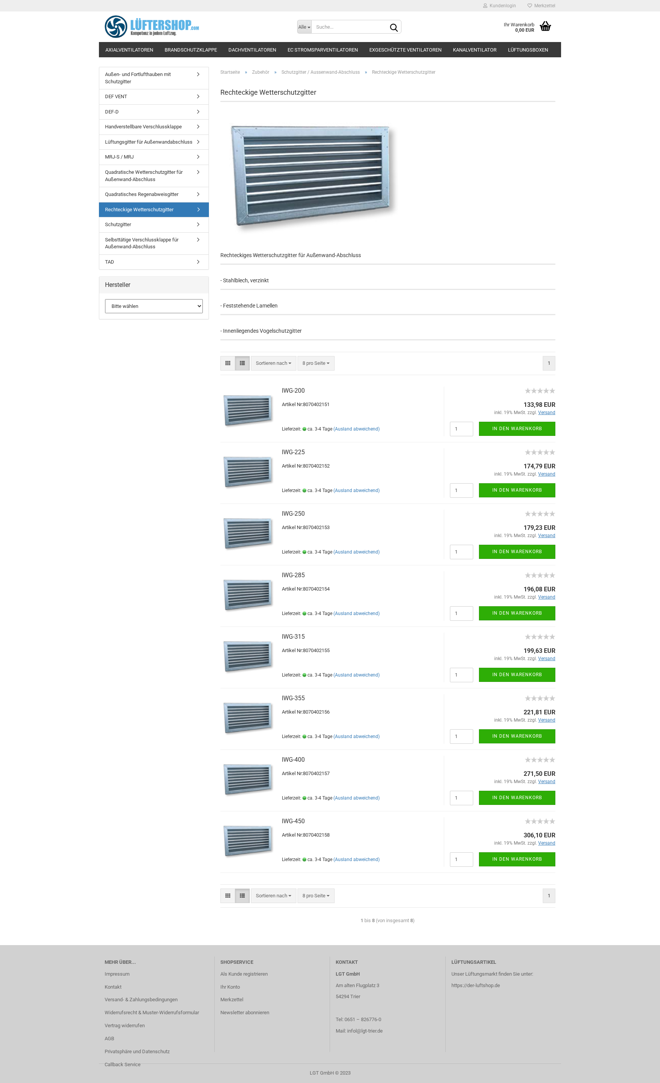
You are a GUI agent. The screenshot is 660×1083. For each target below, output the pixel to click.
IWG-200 (293, 390)
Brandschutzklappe (191, 50)
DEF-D (112, 112)
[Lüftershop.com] (195, 26)
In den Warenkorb (517, 428)
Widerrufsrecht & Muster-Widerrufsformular (152, 1012)
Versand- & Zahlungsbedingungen (141, 999)
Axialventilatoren (129, 50)
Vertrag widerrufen (125, 1025)
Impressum (117, 974)
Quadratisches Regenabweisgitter (141, 194)
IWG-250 (293, 513)
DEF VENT (116, 96)
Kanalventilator (475, 50)
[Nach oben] (639, 1071)
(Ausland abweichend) (356, 429)
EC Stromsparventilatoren (323, 50)
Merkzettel (543, 5)
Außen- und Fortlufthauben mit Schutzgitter (138, 77)
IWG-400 (293, 759)
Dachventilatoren (252, 50)
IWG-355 (293, 698)
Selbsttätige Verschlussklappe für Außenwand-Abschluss (141, 243)
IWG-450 (293, 821)
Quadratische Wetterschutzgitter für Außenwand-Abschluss (144, 175)
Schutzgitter (118, 224)
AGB (109, 1038)
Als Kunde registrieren (244, 974)
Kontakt (113, 987)
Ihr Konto (230, 987)
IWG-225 (293, 452)
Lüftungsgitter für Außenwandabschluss (148, 142)
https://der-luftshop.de (475, 985)
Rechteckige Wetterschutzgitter (139, 209)
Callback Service (123, 1064)
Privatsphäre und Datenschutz (137, 1051)
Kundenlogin (501, 5)
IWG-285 (293, 575)
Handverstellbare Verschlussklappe (143, 127)
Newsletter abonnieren (244, 1012)
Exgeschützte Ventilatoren (405, 50)
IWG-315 (293, 636)
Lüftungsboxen (528, 50)
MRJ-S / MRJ (119, 157)
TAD (109, 262)
